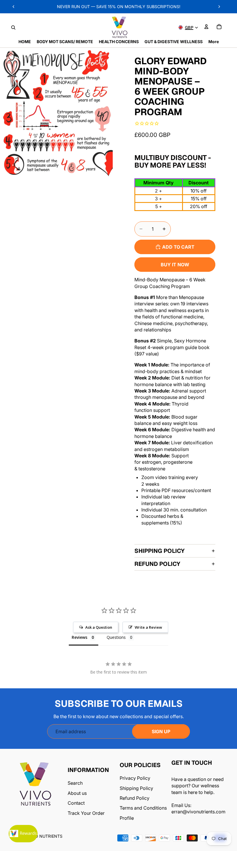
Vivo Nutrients (45, 836)
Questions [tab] (116, 637)
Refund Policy (157, 564)
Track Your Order (86, 813)
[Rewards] (23, 833)
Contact (76, 803)
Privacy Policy (135, 778)
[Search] (13, 27)
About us (77, 793)
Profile (127, 818)
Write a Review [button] (148, 627)
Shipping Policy (159, 551)
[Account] (206, 26)
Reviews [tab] (79, 637)
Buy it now (175, 264)
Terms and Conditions (143, 808)
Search (75, 783)
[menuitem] (213, 41)
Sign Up (161, 731)
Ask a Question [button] (98, 627)
